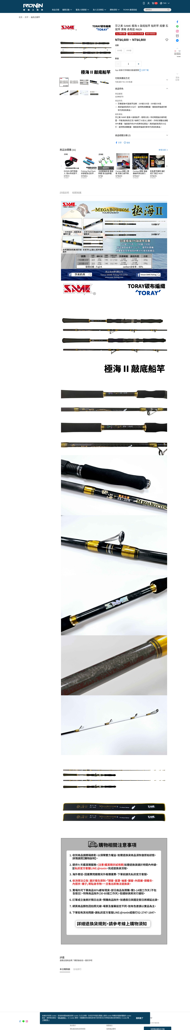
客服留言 (109, 1026)
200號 (128, 50)
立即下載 (145, 70)
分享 (120, 143)
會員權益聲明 (111, 1029)
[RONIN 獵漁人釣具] (33, 7)
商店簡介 (73, 1026)
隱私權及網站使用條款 (77, 1029)
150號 (119, 50)
